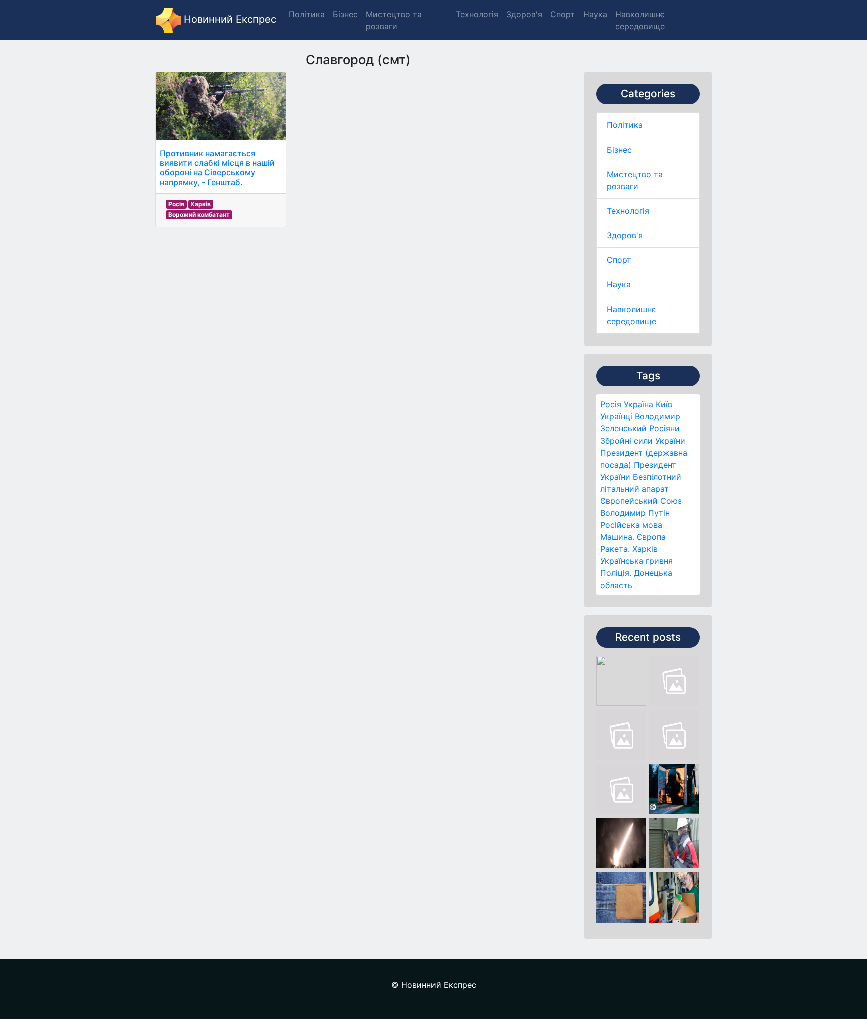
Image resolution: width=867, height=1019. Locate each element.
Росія (610, 404)
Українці (616, 416)
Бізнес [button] (345, 14)
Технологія (628, 211)
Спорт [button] (562, 14)
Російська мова (631, 525)
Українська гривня (636, 561)
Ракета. (615, 549)
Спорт (619, 260)
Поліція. (615, 573)
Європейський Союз (641, 501)
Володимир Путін (635, 513)
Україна (638, 404)
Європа (651, 537)
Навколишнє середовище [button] (640, 20)
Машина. (617, 537)
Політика (625, 125)
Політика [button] (306, 14)
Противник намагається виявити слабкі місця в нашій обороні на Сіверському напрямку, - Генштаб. (217, 167)
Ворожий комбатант (199, 214)
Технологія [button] (477, 14)
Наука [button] (595, 14)
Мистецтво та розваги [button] (394, 20)
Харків (645, 549)
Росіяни (664, 428)
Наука (619, 284)
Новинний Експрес (228, 19)
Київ (664, 404)
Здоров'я (625, 235)
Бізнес (619, 149)
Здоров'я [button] (524, 14)
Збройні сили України (642, 440)
